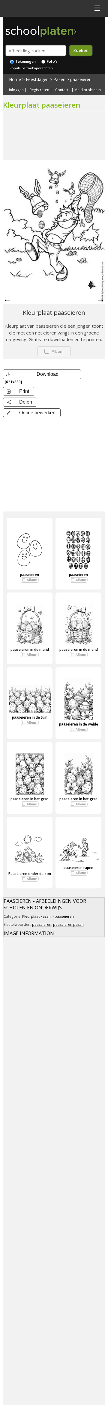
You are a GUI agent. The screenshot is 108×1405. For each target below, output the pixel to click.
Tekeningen (25, 61)
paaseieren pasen (68, 924)
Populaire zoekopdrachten (31, 68)
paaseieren (81, 79)
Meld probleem (87, 90)
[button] (32, 412)
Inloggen (16, 90)
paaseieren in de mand (29, 649)
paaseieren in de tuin (29, 717)
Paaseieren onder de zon (29, 873)
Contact (61, 90)
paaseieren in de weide (78, 724)
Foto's (52, 61)
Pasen (59, 79)
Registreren (39, 90)
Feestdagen (37, 79)
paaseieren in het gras (29, 798)
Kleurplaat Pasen (36, 916)
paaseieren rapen (78, 867)
